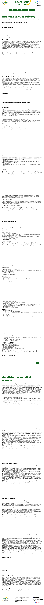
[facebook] (37, 2)
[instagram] (39, 2)
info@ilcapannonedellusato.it (9, 388)
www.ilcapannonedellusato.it (6, 384)
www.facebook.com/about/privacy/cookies (11, 344)
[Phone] (36, 4)
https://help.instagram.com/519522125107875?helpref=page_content (14, 348)
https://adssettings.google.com (11, 347)
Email (5, 361)
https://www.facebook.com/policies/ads (14, 345)
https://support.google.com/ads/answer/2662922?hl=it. (29, 245)
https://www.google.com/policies (9, 346)
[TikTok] (40, 2)
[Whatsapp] (36, 2)
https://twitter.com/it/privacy (8, 349)
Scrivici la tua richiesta (8, 366)
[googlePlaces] (42, 2)
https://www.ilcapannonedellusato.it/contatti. (33, 388)
